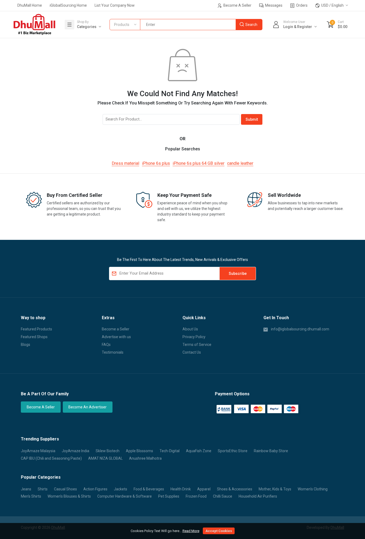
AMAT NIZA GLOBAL (105, 458)
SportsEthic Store (232, 451)
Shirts (43, 489)
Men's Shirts (31, 496)
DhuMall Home (29, 5)
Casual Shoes (65, 489)
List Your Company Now (115, 5)
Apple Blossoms (139, 451)
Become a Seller (115, 329)
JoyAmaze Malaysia (38, 451)
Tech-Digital (170, 451)
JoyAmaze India (75, 451)
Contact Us (192, 352)
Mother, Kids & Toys (275, 489)
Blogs (25, 344)
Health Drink (180, 489)
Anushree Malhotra (145, 458)
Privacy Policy (194, 337)
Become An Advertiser (87, 407)
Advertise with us (116, 337)
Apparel (204, 489)
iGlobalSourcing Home (68, 5)
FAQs (106, 344)
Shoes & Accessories (234, 489)
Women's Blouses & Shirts (69, 496)
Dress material (125, 163)
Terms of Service (197, 344)
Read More (191, 531)
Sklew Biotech (107, 451)
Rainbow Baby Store (271, 451)
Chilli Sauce (222, 496)
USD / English (332, 5)
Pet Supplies (168, 496)
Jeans (26, 489)
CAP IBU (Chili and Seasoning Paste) (51, 458)
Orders (301, 5)
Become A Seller (237, 5)
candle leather (240, 163)
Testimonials (112, 352)
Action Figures (95, 489)
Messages (273, 5)
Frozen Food (196, 496)
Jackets (120, 489)
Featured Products (36, 329)
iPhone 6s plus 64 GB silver (198, 163)
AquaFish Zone (198, 451)
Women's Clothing (313, 489)
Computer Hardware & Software (124, 496)
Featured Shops (34, 337)
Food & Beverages (149, 489)
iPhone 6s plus (156, 163)
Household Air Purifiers (258, 496)
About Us (190, 329)
